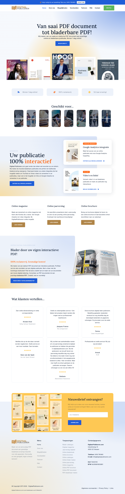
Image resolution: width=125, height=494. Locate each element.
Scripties (81, 118)
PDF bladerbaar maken (69, 473)
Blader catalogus (67, 444)
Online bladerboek (68, 452)
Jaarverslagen (18, 118)
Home (44, 8)
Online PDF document (69, 470)
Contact (97, 8)
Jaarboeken (94, 118)
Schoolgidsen (106, 118)
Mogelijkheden (62, 8)
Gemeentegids (44, 118)
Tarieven (84, 8)
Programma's (56, 118)
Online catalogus (67, 457)
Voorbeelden (74, 8)
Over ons (52, 8)
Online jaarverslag (68, 462)
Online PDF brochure (69, 467)
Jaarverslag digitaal (68, 450)
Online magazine (67, 465)
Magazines (31, 118)
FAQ (91, 8)
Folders (68, 118)
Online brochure (67, 455)
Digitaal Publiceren (16, 166)
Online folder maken (68, 460)
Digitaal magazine (68, 447)
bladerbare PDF (22, 275)
